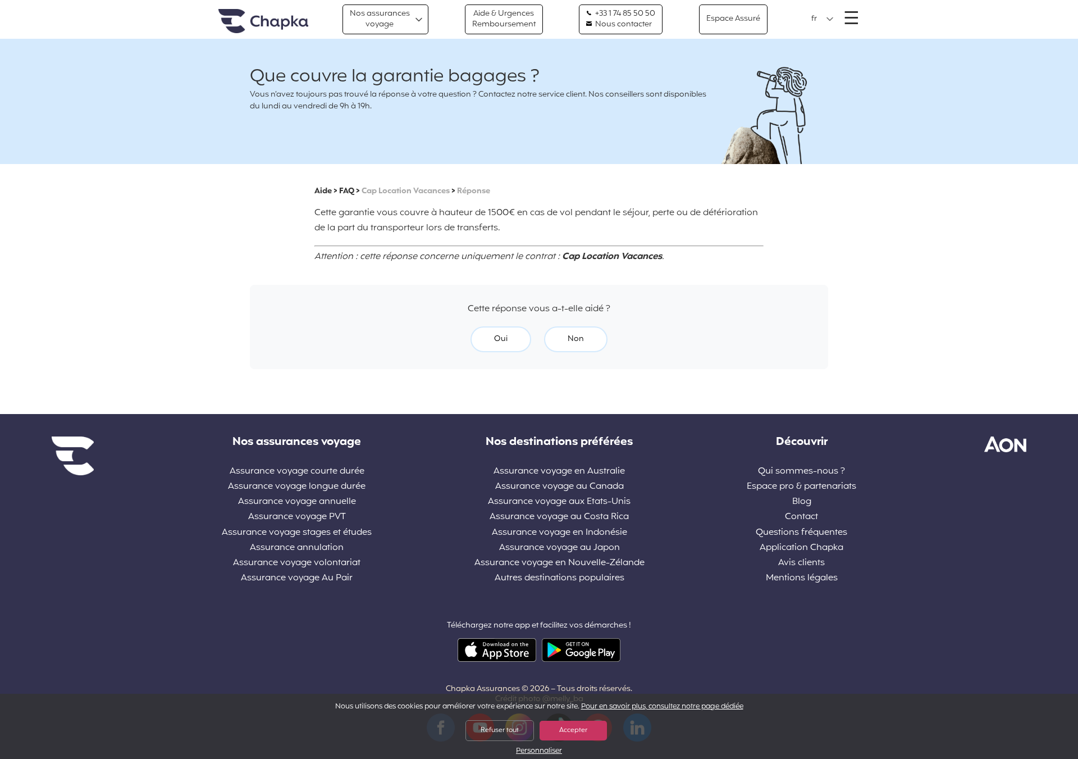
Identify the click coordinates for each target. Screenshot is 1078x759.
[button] (822, 19)
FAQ (346, 191)
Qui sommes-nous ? (801, 472)
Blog (801, 502)
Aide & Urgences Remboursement (504, 19)
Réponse (473, 191)
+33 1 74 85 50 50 (624, 14)
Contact (801, 517)
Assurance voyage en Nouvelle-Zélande (559, 563)
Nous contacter (622, 25)
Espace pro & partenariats (801, 487)
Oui (501, 339)
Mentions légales (802, 578)
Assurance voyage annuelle (297, 502)
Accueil (263, 21)
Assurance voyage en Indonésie (559, 533)
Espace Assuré (733, 19)
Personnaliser (539, 751)
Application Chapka (801, 548)
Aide (323, 191)
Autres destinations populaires (559, 578)
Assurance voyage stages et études (297, 533)
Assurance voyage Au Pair (297, 578)
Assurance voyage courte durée (297, 472)
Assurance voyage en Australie (559, 472)
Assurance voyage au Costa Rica (559, 517)
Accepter (573, 730)
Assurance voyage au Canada (559, 487)
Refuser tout (500, 730)
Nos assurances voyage (380, 19)
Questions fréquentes (801, 533)
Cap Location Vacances (406, 191)
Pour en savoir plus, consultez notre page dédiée (662, 706)
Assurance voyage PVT (297, 517)
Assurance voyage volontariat (296, 563)
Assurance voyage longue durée (297, 487)
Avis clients (801, 563)
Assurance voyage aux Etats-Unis (559, 502)
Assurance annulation (297, 548)
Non (576, 339)
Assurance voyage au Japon (559, 548)
